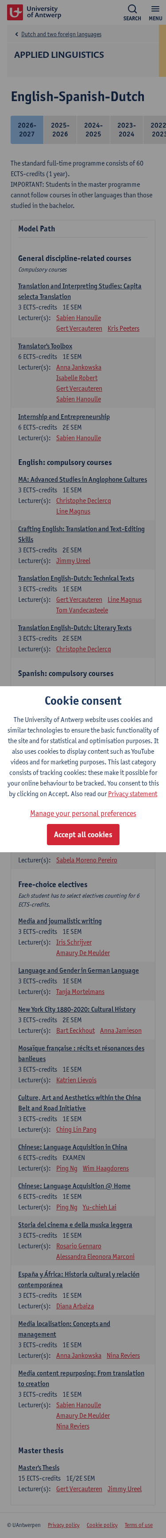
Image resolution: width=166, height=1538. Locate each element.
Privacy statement (132, 794)
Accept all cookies (83, 834)
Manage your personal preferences (83, 813)
